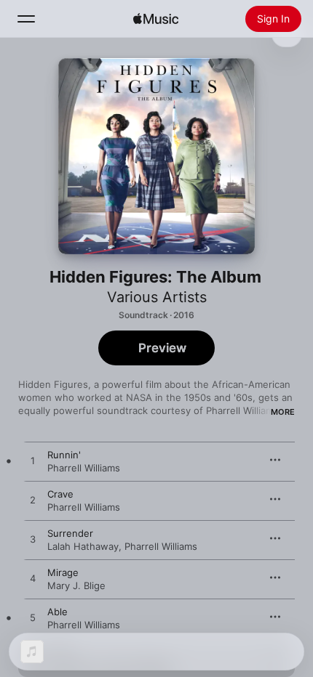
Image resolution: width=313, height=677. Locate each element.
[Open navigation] (26, 19)
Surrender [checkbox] (70, 533)
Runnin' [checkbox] (64, 455)
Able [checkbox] (57, 611)
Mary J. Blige (76, 585)
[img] (155, 18)
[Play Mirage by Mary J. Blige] (32, 578)
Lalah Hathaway (83, 546)
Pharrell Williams (83, 468)
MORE (283, 412)
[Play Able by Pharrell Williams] (32, 618)
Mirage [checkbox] (63, 572)
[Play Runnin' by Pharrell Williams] (32, 461)
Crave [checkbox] (60, 494)
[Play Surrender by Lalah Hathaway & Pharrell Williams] (32, 539)
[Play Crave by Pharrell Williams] (32, 500)
